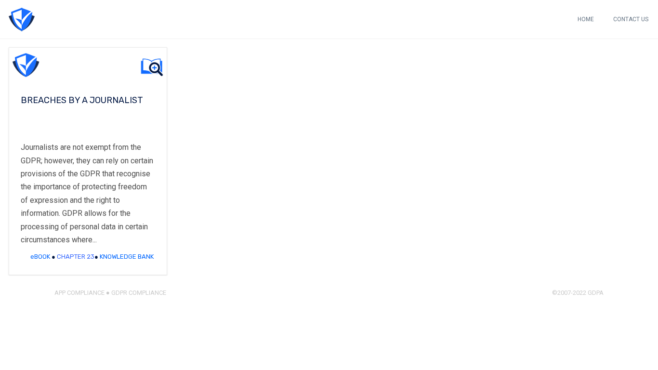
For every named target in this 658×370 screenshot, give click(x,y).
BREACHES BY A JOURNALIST (82, 100)
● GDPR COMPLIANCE (135, 292)
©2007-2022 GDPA (578, 292)
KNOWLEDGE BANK (127, 256)
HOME (586, 19)
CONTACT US (630, 19)
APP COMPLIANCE (79, 292)
